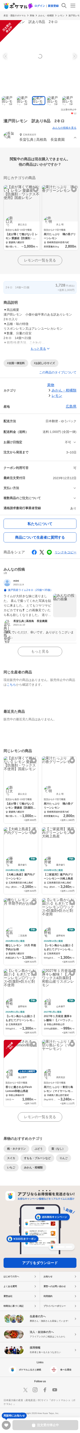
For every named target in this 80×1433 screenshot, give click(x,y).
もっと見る (40, 651)
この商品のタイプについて (57, 372)
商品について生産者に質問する (40, 537)
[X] (25, 1390)
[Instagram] (35, 1390)
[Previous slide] (6, 56)
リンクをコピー (65, 552)
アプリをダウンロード (40, 1263)
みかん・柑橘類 (46, 15)
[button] (40, 138)
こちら (11, 684)
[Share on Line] (49, 552)
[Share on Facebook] (34, 552)
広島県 (71, 406)
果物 (32, 15)
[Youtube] (55, 1390)
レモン (61, 15)
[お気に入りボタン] (35, 189)
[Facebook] (45, 1390)
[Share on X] (42, 552)
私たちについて (40, 524)
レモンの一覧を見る (40, 260)
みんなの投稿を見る (64, 127)
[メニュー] (72, 5)
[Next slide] (74, 56)
